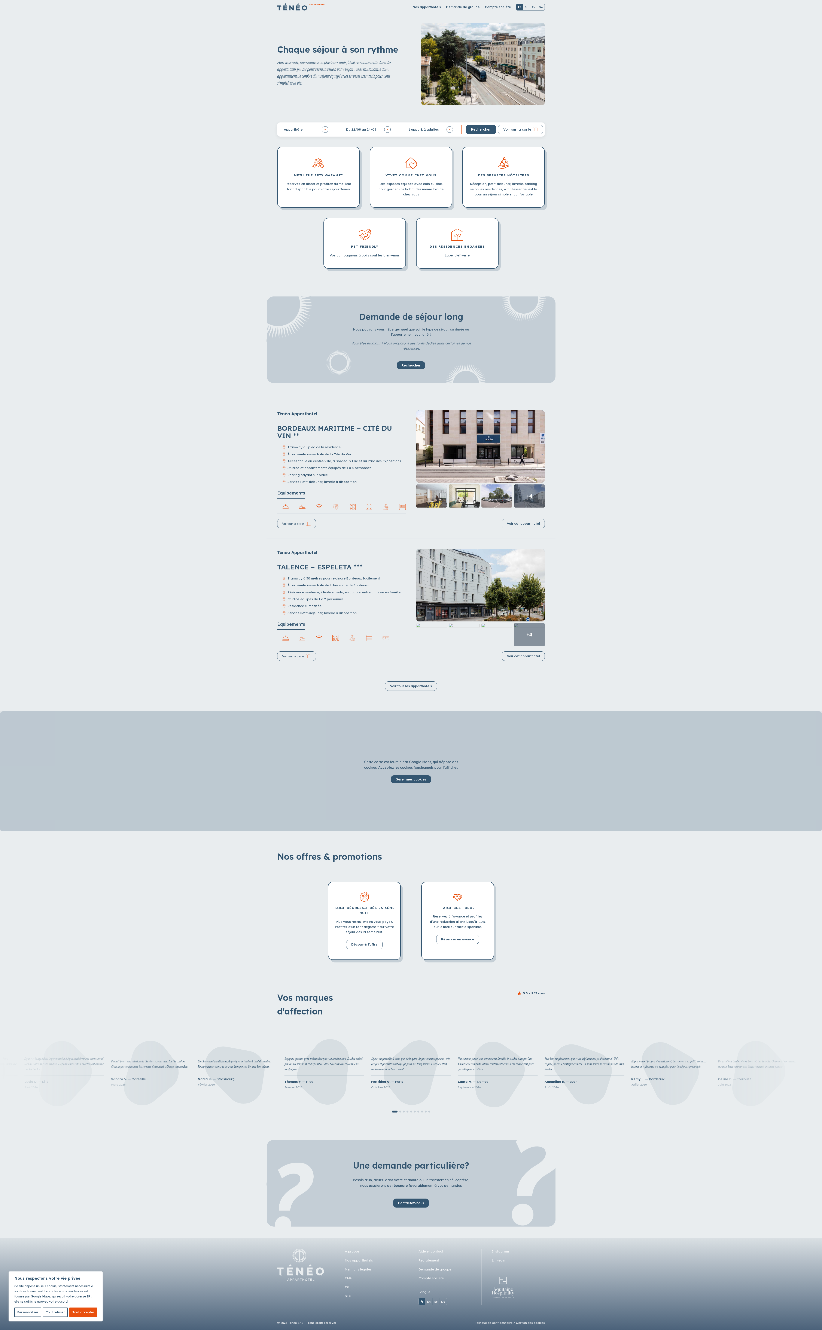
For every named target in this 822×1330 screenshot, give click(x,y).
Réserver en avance (457, 939)
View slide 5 (411, 1112)
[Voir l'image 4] (496, 496)
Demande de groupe (463, 7)
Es (533, 7)
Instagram (500, 1251)
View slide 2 (400, 1112)
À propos (352, 1251)
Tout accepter (83, 1312)
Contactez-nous (411, 1203)
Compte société (498, 7)
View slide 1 (395, 1112)
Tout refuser (55, 1312)
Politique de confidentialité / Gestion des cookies (510, 1322)
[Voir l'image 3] (464, 496)
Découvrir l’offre (364, 944)
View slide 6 (415, 1112)
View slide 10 (429, 1112)
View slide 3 (404, 1112)
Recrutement (428, 1260)
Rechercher (411, 365)
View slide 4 (407, 1112)
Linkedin (498, 1260)
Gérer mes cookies (411, 779)
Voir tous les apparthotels (411, 686)
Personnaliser (27, 1312)
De (541, 7)
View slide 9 (426, 1112)
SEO (348, 1296)
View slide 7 (418, 1112)
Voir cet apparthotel (523, 523)
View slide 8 (422, 1112)
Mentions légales (358, 1269)
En (526, 7)
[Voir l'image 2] (431, 496)
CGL (348, 1287)
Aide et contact (430, 1251)
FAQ (348, 1278)
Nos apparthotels (427, 7)
